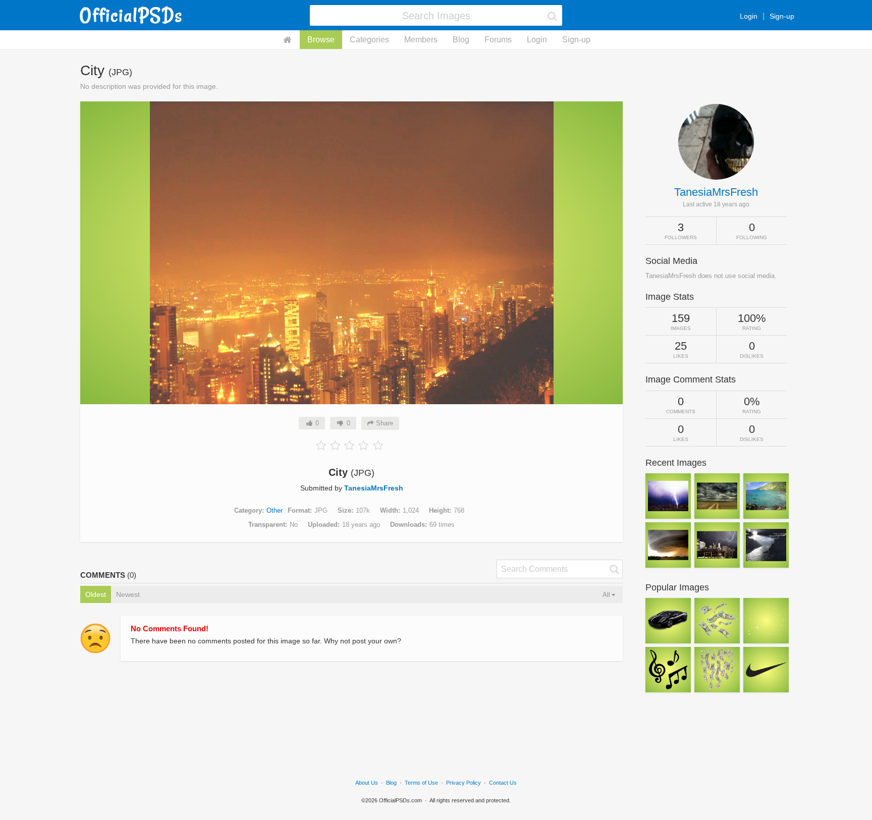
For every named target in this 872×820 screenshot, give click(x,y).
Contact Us (503, 783)
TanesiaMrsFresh (373, 488)
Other (274, 510)
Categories (369, 39)
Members (421, 39)
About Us (366, 783)
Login (748, 16)
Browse (321, 39)
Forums (498, 39)
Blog (461, 39)
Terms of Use (421, 783)
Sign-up (782, 16)
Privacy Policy (463, 783)
